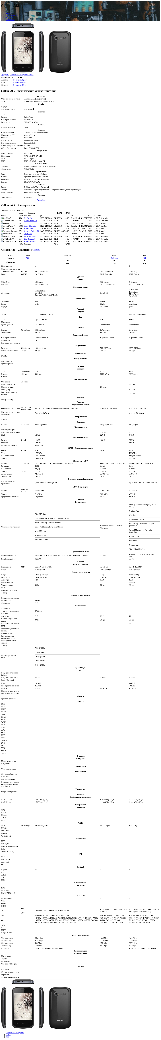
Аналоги (9, 18)
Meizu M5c (28, 234)
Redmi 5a (114, 258)
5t (67, 258)
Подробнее (41, 200)
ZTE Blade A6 (29, 239)
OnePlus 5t (28, 218)
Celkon (30, 75)
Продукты (5, 75)
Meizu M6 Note (29, 236)
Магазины (10, 13)
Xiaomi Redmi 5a (30, 221)
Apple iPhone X (30, 226)
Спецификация (12, 15)
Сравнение (10, 20)
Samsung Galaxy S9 (31, 231)
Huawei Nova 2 (29, 229)
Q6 (144, 258)
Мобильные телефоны (19, 75)
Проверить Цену (20, 80)
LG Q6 (26, 223)
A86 (27, 258)
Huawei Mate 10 (30, 241)
